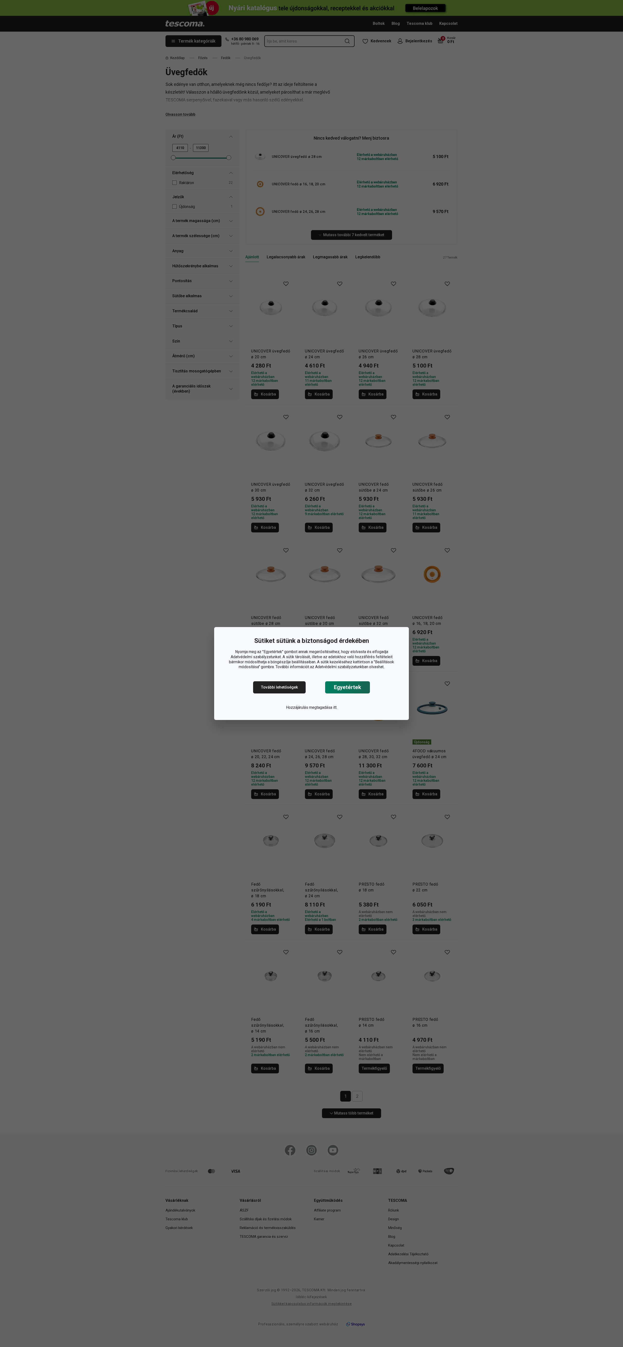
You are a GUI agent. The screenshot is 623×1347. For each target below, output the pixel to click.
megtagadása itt (323, 707)
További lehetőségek (279, 687)
